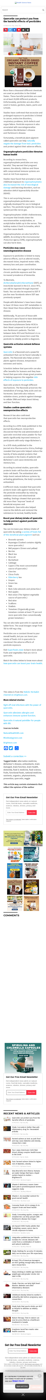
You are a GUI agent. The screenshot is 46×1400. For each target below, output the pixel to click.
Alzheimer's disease (12, 764)
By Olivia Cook (25, 1201)
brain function (19, 767)
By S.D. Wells (24, 1157)
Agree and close (22, 1386)
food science (35, 770)
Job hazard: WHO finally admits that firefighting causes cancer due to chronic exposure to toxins (26, 1228)
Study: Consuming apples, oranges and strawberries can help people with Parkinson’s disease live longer (27, 1217)
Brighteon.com (10, 743)
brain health (32, 767)
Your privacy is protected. (13, 819)
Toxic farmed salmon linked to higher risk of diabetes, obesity (26, 1163)
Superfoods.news (15, 650)
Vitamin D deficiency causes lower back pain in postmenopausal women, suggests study (27, 1187)
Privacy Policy (18, 1381)
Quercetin (7, 352)
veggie (27, 778)
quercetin (18, 778)
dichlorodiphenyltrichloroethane (18, 283)
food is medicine (20, 770)
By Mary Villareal (26, 1191)
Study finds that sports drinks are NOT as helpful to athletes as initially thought (27, 1308)
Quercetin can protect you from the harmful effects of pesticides (26, 1119)
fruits (5, 773)
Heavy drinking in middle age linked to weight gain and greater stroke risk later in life (27, 1274)
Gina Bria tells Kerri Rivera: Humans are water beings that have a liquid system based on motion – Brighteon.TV (26, 1174)
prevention (8, 778)
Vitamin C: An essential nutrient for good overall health (25, 1197)
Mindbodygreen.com (12, 738)
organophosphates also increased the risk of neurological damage (22, 185)
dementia (7, 770)
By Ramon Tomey (26, 1166)
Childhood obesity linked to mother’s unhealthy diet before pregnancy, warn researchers (27, 1297)
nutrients (7, 775)
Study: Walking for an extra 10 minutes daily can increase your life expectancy (27, 1252)
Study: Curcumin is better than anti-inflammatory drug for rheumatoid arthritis (26, 1129)
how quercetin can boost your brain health (22, 663)
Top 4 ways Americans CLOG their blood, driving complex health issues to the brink (26, 1152)
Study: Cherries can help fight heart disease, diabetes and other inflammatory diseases (26, 1285)
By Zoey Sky (24, 1122)
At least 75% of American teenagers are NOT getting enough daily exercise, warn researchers (27, 1262)
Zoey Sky (18, 25)
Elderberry (13, 577)
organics (17, 775)
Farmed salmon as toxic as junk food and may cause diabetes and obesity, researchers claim (26, 1141)
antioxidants (28, 764)
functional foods (16, 773)
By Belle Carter (25, 1233)
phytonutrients (28, 775)
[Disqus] (23, 949)
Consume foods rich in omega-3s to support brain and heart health (26, 1206)
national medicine (33, 773)
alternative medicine (27, 761)
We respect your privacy (32, 1364)
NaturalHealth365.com (13, 733)
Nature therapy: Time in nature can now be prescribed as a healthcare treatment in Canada (25, 1320)
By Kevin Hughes (26, 1180)
